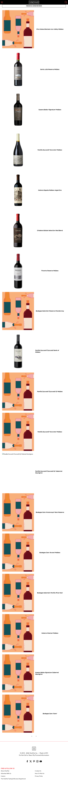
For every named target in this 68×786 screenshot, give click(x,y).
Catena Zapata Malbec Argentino (50, 190)
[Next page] (35, 736)
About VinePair (5, 771)
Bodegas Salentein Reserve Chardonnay (50, 311)
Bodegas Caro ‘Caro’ (50, 713)
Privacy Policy (39, 776)
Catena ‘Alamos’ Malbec (50, 633)
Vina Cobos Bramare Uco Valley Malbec (50, 29)
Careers (3, 776)
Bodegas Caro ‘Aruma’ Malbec (49, 552)
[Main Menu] (2, 2)
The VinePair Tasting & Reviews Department (13, 779)
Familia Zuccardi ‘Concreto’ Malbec (50, 150)
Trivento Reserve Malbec (50, 271)
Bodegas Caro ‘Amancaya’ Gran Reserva (50, 512)
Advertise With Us (6, 773)
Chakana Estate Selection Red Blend (50, 230)
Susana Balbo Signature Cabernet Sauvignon (47, 673)
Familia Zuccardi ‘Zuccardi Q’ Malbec (50, 391)
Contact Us (38, 771)
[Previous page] (32, 736)
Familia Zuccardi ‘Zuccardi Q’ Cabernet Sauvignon (48, 472)
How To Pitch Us (39, 773)
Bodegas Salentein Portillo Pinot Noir (50, 593)
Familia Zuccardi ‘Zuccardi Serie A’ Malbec (47, 351)
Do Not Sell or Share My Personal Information (34, 755)
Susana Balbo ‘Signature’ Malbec (50, 110)
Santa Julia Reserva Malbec (50, 69)
